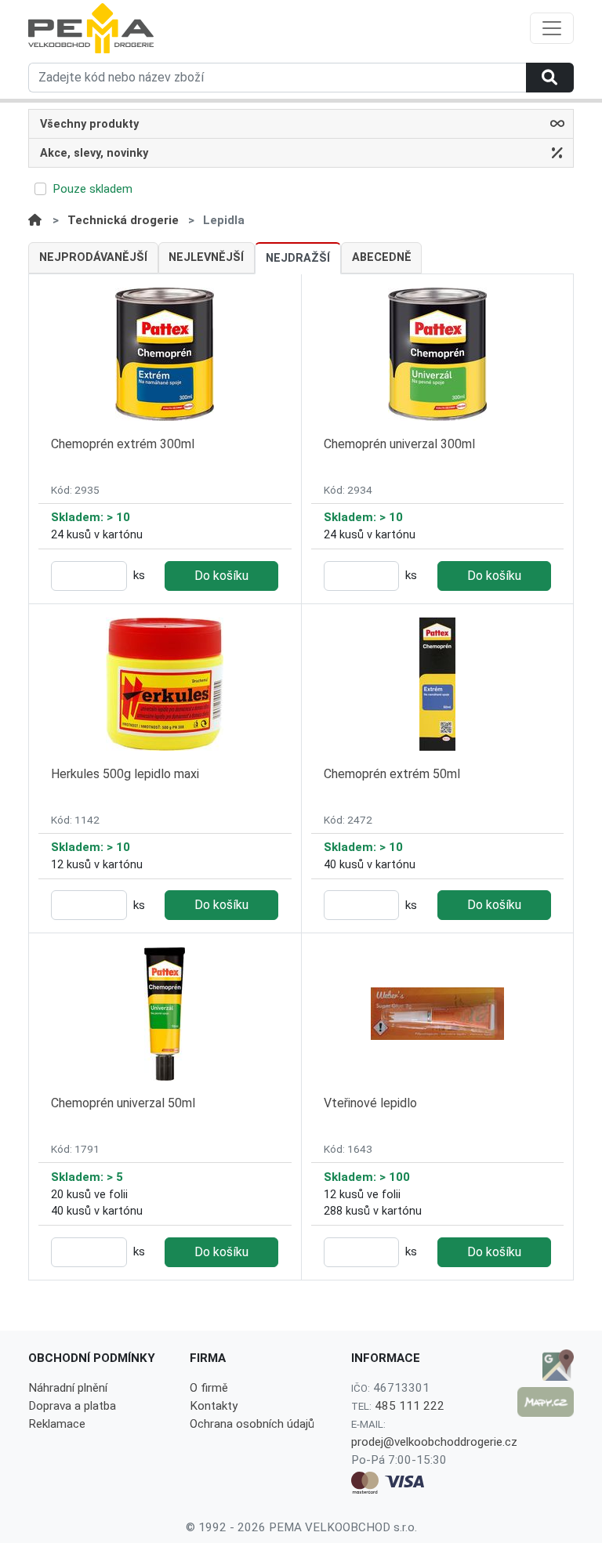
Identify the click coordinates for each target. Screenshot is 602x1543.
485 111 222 (409, 1406)
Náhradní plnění (67, 1388)
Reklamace (56, 1424)
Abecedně (382, 257)
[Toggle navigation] (552, 28)
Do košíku (221, 575)
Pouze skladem (92, 189)
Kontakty (214, 1406)
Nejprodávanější (93, 257)
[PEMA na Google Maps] (545, 1365)
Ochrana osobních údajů (252, 1424)
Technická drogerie (123, 220)
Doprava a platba (72, 1406)
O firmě (209, 1388)
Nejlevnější (206, 257)
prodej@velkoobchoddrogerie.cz (434, 1442)
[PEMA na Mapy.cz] (545, 1402)
